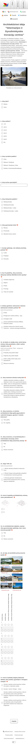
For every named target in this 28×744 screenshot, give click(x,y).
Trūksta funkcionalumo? (9, 738)
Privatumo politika (9, 734)
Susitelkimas (23, 15)
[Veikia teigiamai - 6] (2, 652)
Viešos (12, 3)
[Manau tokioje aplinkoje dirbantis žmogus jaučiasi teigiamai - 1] (8, 624)
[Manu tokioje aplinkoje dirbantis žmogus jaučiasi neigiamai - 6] (11, 652)
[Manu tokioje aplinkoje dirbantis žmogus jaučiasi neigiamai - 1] (11, 624)
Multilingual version (9, 731)
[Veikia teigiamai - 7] (2, 658)
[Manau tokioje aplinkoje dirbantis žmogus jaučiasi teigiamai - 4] (8, 641)
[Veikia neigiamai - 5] (5, 646)
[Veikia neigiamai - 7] (5, 658)
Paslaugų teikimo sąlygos (20, 731)
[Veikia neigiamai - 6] (5, 652)
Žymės (24, 11)
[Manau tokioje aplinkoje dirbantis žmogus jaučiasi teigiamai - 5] (8, 646)
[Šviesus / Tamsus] (14, 742)
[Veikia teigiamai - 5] (2, 646)
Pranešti (14, 15)
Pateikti (14, 721)
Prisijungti (18, 4)
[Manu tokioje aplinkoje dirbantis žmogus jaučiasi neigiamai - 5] (11, 646)
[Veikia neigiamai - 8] (5, 663)
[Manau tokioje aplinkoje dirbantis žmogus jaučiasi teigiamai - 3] (8, 635)
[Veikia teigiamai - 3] (2, 635)
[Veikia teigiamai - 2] (2, 630)
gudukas (6, 15)
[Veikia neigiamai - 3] (5, 635)
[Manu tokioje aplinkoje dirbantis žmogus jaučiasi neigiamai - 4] (11, 641)
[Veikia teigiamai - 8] (2, 663)
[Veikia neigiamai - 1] (5, 624)
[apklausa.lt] (6, 5)
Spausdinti (15, 18)
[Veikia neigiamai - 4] (5, 641)
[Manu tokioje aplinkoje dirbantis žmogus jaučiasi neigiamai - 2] (11, 630)
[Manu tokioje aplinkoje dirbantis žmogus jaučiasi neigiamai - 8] (11, 663)
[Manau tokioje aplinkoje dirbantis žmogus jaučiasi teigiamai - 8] (8, 663)
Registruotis (23, 4)
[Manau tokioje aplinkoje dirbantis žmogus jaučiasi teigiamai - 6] (8, 652)
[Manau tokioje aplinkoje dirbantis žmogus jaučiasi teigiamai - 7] (8, 658)
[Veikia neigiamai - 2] (5, 630)
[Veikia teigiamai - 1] (2, 624)
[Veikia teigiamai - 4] (2, 641)
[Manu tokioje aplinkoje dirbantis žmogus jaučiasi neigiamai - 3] (11, 635)
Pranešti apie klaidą (19, 734)
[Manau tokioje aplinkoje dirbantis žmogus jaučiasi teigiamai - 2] (8, 630)
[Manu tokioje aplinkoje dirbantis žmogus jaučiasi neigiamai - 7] (11, 658)
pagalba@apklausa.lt (20, 738)
